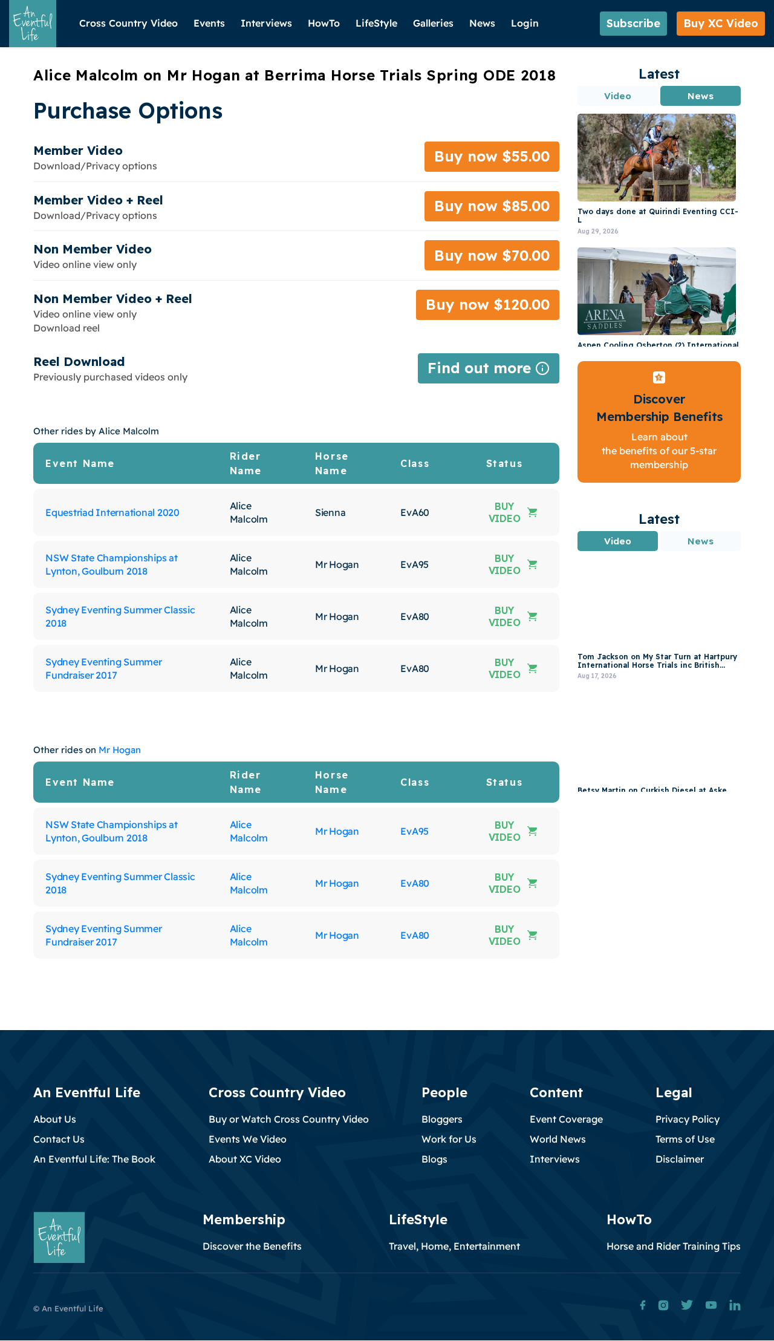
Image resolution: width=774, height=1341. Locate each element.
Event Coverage (566, 1119)
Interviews (266, 23)
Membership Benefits (659, 416)
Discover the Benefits (252, 1246)
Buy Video (505, 512)
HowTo (324, 23)
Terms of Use (685, 1139)
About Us (54, 1119)
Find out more (488, 371)
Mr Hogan (120, 749)
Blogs (434, 1159)
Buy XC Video (720, 23)
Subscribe (633, 23)
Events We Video (248, 1139)
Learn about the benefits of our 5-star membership (659, 451)
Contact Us (59, 1139)
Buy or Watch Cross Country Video (289, 1119)
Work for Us (448, 1139)
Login (525, 23)
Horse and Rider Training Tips (674, 1246)
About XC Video (245, 1159)
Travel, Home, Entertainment (454, 1246)
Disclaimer (679, 1159)
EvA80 (414, 883)
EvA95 (414, 831)
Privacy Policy (687, 1119)
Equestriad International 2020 (112, 512)
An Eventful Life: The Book (94, 1159)
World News (558, 1139)
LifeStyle (376, 23)
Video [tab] (618, 96)
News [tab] (700, 96)
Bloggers (442, 1119)
